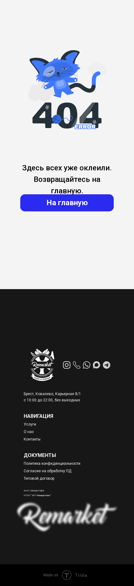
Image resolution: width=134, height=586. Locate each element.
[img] (42, 365)
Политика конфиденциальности (52, 463)
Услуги (30, 424)
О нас (29, 432)
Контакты (32, 439)
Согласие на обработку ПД (47, 471)
